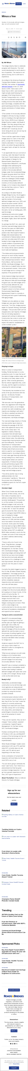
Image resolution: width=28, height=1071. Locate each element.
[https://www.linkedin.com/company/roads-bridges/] (15, 1043)
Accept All (14, 1067)
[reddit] (16, 37)
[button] (3, 4)
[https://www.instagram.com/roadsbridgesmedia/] (13, 1043)
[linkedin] (11, 37)
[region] (14, 1064)
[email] (19, 37)
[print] (25, 37)
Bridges (4, 12)
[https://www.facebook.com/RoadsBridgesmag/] (10, 1043)
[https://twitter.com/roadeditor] (17, 1043)
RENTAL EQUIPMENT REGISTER (14, 1054)
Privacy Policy (16, 1063)
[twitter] (14, 37)
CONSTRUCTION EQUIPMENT (14, 1050)
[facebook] (8, 37)
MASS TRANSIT (14, 1052)
